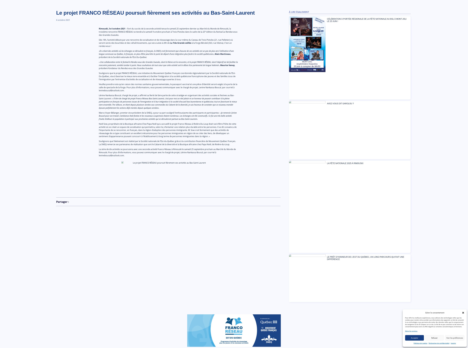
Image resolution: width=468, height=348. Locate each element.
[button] (463, 313)
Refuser (434, 338)
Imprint (453, 343)
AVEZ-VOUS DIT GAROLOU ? (340, 104)
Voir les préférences (454, 338)
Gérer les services (411, 331)
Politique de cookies (420, 343)
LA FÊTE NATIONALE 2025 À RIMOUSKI (345, 163)
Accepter (414, 338)
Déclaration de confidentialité (439, 343)
